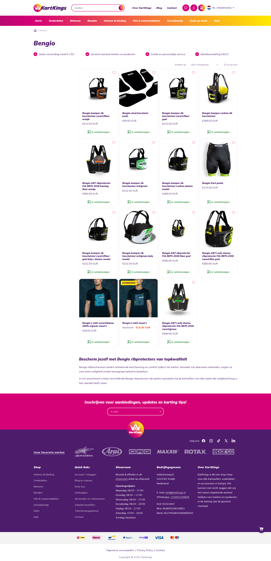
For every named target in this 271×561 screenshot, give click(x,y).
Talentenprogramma (86, 510)
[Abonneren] (160, 411)
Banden (92, 20)
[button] (38, 21)
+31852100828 (179, 497)
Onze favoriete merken (49, 452)
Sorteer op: (180, 64)
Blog (159, 7)
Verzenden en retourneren (90, 498)
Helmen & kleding (115, 20)
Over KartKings (141, 7)
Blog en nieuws (83, 480)
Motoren (75, 20)
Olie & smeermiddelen (146, 20)
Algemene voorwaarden (120, 550)
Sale (217, 20)
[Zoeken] (121, 7)
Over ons (80, 486)
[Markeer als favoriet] (114, 73)
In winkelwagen (101, 131)
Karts (38, 20)
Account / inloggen (85, 474)
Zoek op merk (198, 20)
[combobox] (98, 7)
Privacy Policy (145, 550)
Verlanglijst (81, 492)
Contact (172, 7)
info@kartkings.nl (175, 492)
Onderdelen (56, 20)
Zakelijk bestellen (85, 504)
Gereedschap (175, 20)
